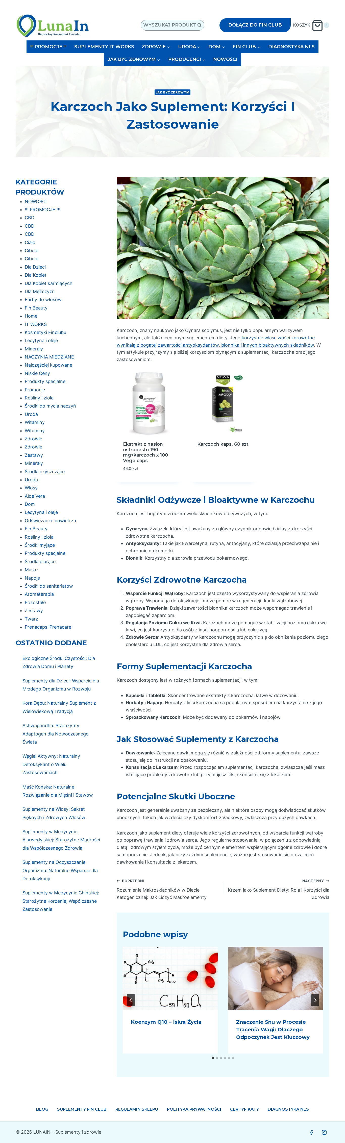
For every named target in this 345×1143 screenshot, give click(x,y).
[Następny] (315, 1000)
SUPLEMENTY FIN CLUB (82, 1109)
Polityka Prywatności (194, 1109)
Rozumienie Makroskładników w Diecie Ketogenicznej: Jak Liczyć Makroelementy (162, 889)
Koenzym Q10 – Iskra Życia (166, 1022)
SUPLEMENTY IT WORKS (104, 47)
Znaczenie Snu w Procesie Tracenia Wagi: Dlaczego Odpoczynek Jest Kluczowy (273, 1029)
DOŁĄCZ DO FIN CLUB (255, 25)
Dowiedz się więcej (220, 456)
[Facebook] (311, 1132)
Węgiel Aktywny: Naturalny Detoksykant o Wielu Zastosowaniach (51, 764)
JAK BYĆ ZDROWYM (172, 92)
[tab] (213, 1058)
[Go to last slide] (131, 1000)
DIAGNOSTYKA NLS (291, 47)
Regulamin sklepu (136, 1109)
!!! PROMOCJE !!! (48, 47)
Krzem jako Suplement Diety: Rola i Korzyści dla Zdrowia (278, 889)
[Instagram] (324, 1132)
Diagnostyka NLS (288, 1109)
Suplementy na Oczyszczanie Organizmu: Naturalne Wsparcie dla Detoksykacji (60, 870)
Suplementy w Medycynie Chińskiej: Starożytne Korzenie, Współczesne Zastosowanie (60, 901)
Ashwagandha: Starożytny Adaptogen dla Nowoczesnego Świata (55, 734)
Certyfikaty (244, 1109)
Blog (42, 1109)
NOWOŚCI (225, 59)
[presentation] (170, 978)
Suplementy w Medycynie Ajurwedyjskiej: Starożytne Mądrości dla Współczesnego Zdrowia (61, 840)
